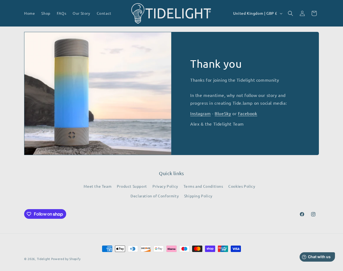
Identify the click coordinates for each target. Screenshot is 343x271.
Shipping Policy (198, 195)
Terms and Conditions (203, 186)
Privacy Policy (165, 186)
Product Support (132, 186)
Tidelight (43, 259)
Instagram (200, 113)
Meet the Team (97, 186)
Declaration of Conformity (155, 195)
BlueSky (223, 113)
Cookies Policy (241, 186)
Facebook (247, 113)
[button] (290, 13)
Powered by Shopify (66, 259)
